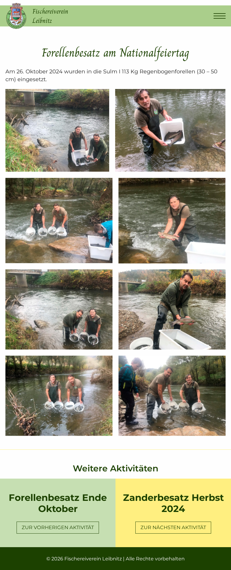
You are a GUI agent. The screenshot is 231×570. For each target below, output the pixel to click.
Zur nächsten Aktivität (173, 527)
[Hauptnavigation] (220, 15)
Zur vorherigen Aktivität (58, 527)
